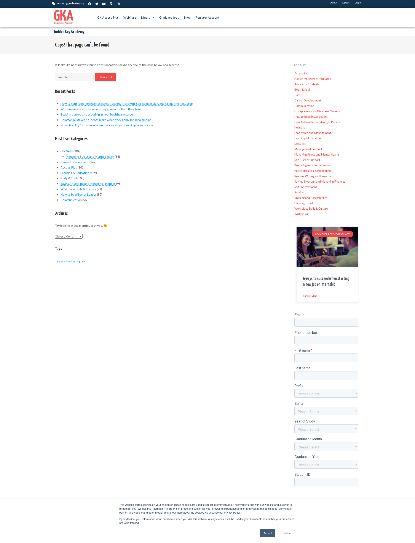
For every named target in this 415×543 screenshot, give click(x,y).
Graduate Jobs (169, 17)
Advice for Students (306, 84)
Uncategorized (303, 203)
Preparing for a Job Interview (312, 165)
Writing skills (302, 214)
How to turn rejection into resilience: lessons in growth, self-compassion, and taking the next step (127, 103)
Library (145, 17)
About (333, 2)
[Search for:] (74, 77)
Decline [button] (286, 533)
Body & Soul (69, 178)
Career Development (75, 162)
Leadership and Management (312, 133)
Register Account (207, 17)
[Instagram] (118, 4)
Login (358, 2)
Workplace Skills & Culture (78, 189)
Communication (71, 200)
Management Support (308, 149)
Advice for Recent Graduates (312, 78)
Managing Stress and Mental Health (90, 156)
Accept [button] (268, 533)
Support (346, 2)
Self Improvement (305, 187)
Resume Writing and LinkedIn (312, 176)
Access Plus (69, 167)
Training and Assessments (310, 197)
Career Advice (63, 261)
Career (298, 95)
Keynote (299, 127)
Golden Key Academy (69, 32)
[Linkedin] (111, 4)
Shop (187, 17)
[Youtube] (104, 4)
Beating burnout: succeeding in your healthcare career (97, 114)
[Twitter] (97, 4)
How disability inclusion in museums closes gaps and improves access (107, 125)
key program (78, 261)
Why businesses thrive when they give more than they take (101, 109)
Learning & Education (75, 173)
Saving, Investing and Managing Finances (88, 183)
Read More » (310, 295)
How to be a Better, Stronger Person (317, 122)
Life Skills (67, 151)
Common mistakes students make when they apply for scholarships (106, 120)
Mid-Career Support (307, 160)
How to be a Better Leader (78, 194)
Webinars (129, 17)
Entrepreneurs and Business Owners (317, 111)
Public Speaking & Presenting (312, 170)
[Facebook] (90, 4)
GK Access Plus (108, 17)
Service (298, 192)
